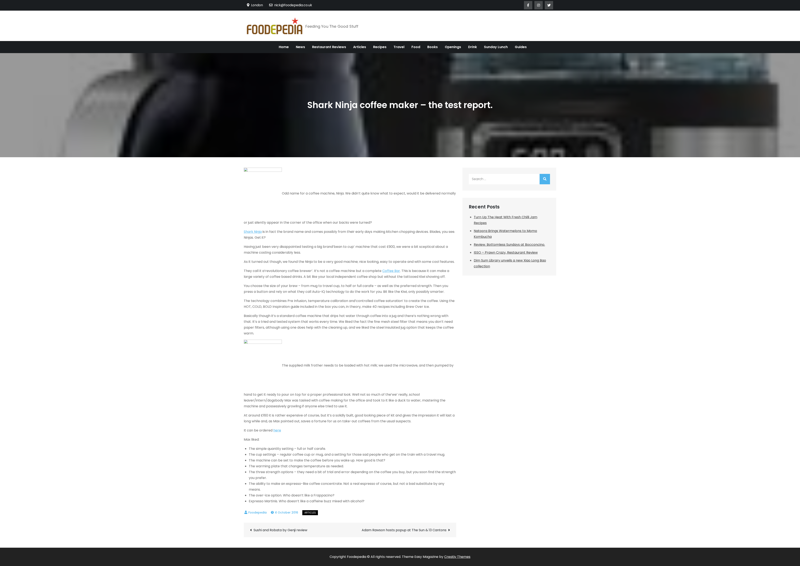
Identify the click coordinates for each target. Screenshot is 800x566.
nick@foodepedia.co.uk (293, 5)
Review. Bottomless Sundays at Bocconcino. (509, 244)
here (277, 430)
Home (284, 47)
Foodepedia (257, 512)
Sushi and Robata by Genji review (280, 530)
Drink (472, 47)
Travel (399, 47)
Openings (453, 47)
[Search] (545, 179)
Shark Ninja (253, 231)
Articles (359, 47)
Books (432, 47)
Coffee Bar (391, 270)
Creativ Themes (457, 556)
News (300, 47)
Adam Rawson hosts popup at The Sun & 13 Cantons (404, 530)
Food (415, 47)
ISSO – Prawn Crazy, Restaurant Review (506, 252)
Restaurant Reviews (329, 47)
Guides (521, 47)
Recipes (379, 47)
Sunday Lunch (496, 47)
